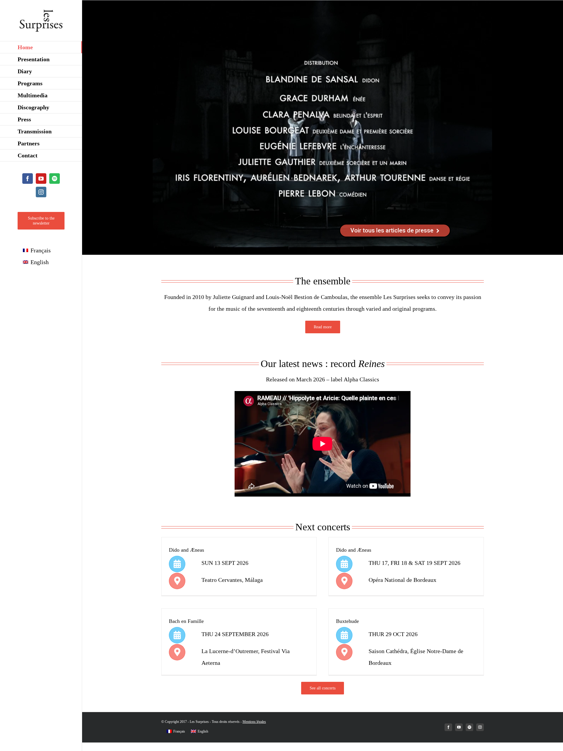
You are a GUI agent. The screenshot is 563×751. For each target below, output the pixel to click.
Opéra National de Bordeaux (402, 580)
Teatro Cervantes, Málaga (232, 580)
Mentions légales (254, 722)
